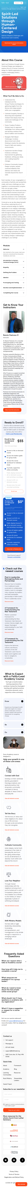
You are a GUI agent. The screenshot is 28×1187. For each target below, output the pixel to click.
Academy (6, 1069)
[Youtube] (14, 1160)
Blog (15, 1069)
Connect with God (12, 776)
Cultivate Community (13, 845)
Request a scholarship (14, 557)
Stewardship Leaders (18, 1079)
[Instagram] (5, 1160)
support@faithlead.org (16, 1021)
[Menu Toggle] (25, 3)
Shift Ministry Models (13, 921)
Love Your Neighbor (12, 881)
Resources (17, 1073)
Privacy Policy (14, 1171)
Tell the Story (10, 813)
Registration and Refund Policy (14, 1177)
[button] (14, 43)
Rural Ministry (7, 1078)
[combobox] (18, 3)
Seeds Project (7, 1084)
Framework (17, 1065)
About (5, 1065)
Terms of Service (14, 1174)
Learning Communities (7, 1074)
